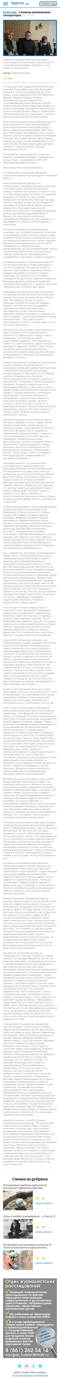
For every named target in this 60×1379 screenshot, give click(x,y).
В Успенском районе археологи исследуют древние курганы (25, 1186)
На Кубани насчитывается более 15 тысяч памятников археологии (27, 1246)
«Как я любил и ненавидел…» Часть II (29, 1216)
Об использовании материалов (30, 1375)
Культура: (10, 12)
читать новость (43, 1203)
